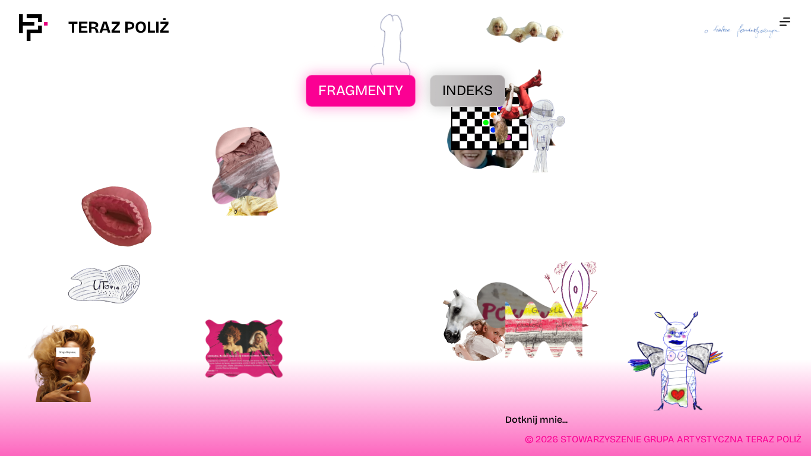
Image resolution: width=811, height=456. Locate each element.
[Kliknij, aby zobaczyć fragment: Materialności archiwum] (246, 165)
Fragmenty (360, 90)
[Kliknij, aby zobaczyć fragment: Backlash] (117, 216)
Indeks (467, 90)
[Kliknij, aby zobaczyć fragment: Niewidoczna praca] (543, 330)
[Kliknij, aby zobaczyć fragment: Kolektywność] (544, 136)
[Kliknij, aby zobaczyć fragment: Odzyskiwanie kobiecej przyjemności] (573, 295)
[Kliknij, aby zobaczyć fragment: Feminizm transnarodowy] (244, 348)
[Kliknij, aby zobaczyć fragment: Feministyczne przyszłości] (103, 283)
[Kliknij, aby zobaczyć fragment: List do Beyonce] (61, 363)
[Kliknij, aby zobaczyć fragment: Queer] (476, 322)
